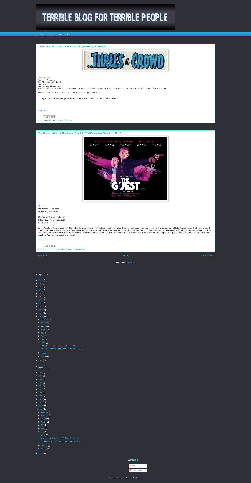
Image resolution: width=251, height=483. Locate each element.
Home (41, 34)
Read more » (43, 111)
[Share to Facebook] (52, 116)
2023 (41, 290)
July (42, 333)
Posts (133, 466)
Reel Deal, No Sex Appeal (58, 34)
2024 (41, 287)
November (45, 323)
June (43, 336)
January (44, 356)
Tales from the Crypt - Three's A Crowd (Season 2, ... (60, 345)
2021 (41, 297)
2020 (41, 300)
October (44, 326)
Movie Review (73, 249)
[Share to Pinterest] (54, 116)
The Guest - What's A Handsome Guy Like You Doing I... (61, 349)
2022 (41, 293)
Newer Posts (44, 255)
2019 (41, 303)
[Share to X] (49, 116)
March (43, 343)
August (44, 329)
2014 (41, 361)
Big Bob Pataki (50, 120)
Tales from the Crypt (64, 120)
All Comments (136, 470)
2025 (41, 283)
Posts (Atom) (131, 262)
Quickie (82, 249)
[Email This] (44, 116)
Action (46, 249)
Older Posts (207, 255)
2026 (41, 280)
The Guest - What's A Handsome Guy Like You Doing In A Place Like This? (79, 133)
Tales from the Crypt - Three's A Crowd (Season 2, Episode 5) (72, 46)
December (45, 319)
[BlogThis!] (47, 116)
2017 (41, 310)
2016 (41, 313)
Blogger (138, 478)
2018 (41, 307)
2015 (41, 317)
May (43, 339)
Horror (64, 249)
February (44, 353)
